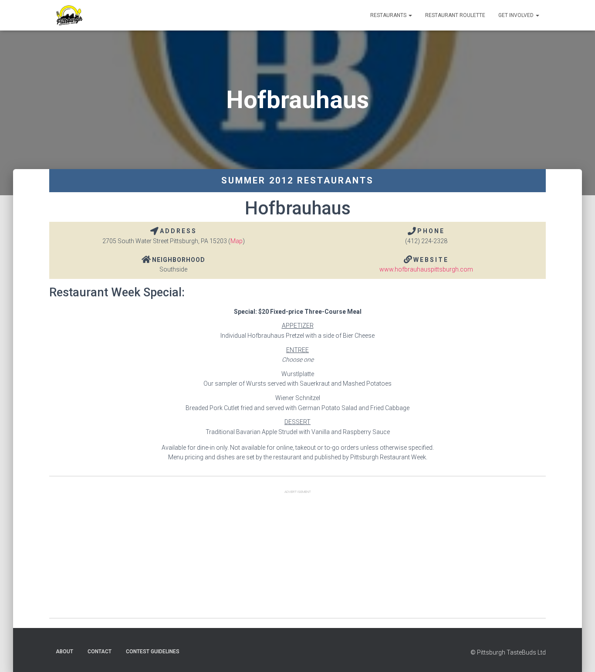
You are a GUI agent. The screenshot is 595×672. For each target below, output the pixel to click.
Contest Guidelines (152, 651)
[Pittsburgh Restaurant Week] (69, 15)
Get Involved (516, 15)
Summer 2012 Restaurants (297, 180)
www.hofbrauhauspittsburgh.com (426, 269)
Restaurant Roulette (455, 15)
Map (236, 241)
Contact (100, 651)
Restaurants (389, 15)
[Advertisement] (297, 557)
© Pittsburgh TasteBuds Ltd (508, 652)
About (64, 651)
